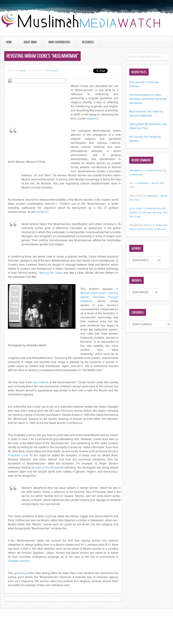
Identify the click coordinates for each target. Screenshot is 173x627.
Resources (88, 42)
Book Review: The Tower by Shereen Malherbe (146, 113)
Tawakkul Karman (19, 561)
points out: (42, 212)
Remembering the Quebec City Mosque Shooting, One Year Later (148, 212)
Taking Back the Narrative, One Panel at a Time (148, 126)
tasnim (22, 70)
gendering (20, 573)
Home (9, 42)
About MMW (30, 42)
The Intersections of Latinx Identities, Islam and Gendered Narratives (148, 99)
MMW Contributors (59, 42)
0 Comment (52, 70)
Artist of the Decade (47, 467)
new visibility (40, 382)
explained (92, 118)
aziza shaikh (136, 208)
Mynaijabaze (136, 170)
